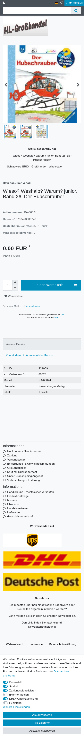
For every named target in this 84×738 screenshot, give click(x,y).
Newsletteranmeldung (41, 626)
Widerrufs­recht (15, 644)
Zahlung (12, 455)
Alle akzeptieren (42, 714)
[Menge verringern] (15, 288)
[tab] (42, 344)
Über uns (13, 504)
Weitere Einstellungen (16, 706)
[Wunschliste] (61, 3)
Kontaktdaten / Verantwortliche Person (29, 355)
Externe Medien (19, 694)
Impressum (37, 644)
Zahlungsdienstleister (22, 690)
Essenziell (15, 682)
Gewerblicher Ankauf (20, 516)
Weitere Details (15, 344)
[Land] (56, 3)
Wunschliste (15, 296)
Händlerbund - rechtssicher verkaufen (30, 491)
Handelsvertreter (17, 508)
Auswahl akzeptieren (42, 730)
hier (62, 314)
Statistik (14, 686)
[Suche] (76, 10)
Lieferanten (14, 512)
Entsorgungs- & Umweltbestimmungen (31, 463)
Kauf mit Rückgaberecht (22, 471)
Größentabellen (17, 467)
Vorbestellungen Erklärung (23, 480)
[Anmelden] (4, 3)
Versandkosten (32, 306)
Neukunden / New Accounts (24, 451)
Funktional (15, 702)
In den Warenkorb (49, 285)
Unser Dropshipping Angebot (25, 475)
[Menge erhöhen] (15, 282)
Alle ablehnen (42, 722)
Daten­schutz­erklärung (62, 644)
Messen (12, 500)
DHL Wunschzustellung (23, 698)
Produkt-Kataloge (18, 496)
